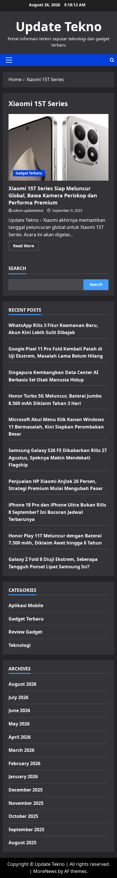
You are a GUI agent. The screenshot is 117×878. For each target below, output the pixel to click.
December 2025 (26, 790)
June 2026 (19, 710)
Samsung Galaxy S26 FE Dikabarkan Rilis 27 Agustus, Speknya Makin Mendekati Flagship (58, 457)
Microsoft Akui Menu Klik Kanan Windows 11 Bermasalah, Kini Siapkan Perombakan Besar (56, 426)
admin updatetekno (28, 210)
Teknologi (20, 645)
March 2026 (21, 750)
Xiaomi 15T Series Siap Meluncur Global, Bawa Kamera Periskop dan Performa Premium (58, 147)
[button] (9, 60)
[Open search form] (112, 60)
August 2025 (22, 842)
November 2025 (26, 803)
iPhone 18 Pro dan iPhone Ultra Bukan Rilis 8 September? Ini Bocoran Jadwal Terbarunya (57, 512)
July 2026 (18, 697)
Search (17, 268)
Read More (26, 247)
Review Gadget (25, 632)
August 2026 (22, 684)
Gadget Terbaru (29, 173)
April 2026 (20, 737)
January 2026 (23, 776)
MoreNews (45, 871)
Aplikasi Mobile (26, 605)
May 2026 (19, 724)
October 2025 (23, 816)
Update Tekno (59, 26)
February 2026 (24, 763)
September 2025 (26, 829)
